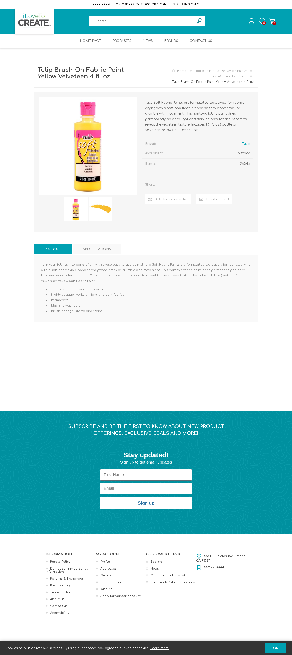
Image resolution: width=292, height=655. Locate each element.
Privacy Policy (60, 585)
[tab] (53, 249)
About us (57, 599)
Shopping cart (272, 21)
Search (156, 561)
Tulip (246, 144)
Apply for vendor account (120, 596)
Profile (105, 561)
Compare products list (168, 575)
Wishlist (106, 589)
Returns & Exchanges (67, 578)
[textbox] (141, 21)
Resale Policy (60, 561)
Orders (105, 575)
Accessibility (59, 612)
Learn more (159, 648)
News (155, 568)
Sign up (146, 502)
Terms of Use (60, 592)
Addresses (108, 568)
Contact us (59, 606)
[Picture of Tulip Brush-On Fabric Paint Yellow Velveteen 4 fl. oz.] (76, 209)
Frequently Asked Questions (173, 582)
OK (275, 648)
